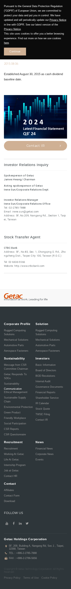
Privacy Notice (58, 19)
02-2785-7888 (17, 207)
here (6, 42)
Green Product (12, 412)
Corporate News (45, 454)
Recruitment (11, 448)
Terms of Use (31, 577)
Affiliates (9, 490)
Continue (15, 51)
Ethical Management (15, 392)
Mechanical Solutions (16, 339)
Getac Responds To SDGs (15, 376)
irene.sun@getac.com (25, 211)
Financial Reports (45, 392)
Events (40, 459)
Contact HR (10, 476)
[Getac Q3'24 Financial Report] (35, 117)
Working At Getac (14, 454)
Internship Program (15, 465)
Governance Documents (49, 386)
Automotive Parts (14, 345)
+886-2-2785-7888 (26, 553)
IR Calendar (42, 403)
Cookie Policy (49, 577)
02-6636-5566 (16, 262)
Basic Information (46, 364)
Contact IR (35, 146)
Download (9, 501)
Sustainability (11, 383)
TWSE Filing (43, 414)
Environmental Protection (18, 407)
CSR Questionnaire (15, 434)
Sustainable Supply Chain (15, 399)
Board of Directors (46, 370)
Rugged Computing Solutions (15, 332)
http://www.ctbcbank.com (29, 266)
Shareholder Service (47, 397)
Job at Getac (11, 470)
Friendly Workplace (15, 418)
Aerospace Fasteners (16, 350)
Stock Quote (43, 408)
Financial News (44, 448)
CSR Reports (11, 428)
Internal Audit (43, 381)
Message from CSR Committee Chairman (16, 366)
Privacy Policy (12, 577)
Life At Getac (11, 459)
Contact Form (12, 495)
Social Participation (15, 423)
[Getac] (13, 296)
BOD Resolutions (45, 375)
